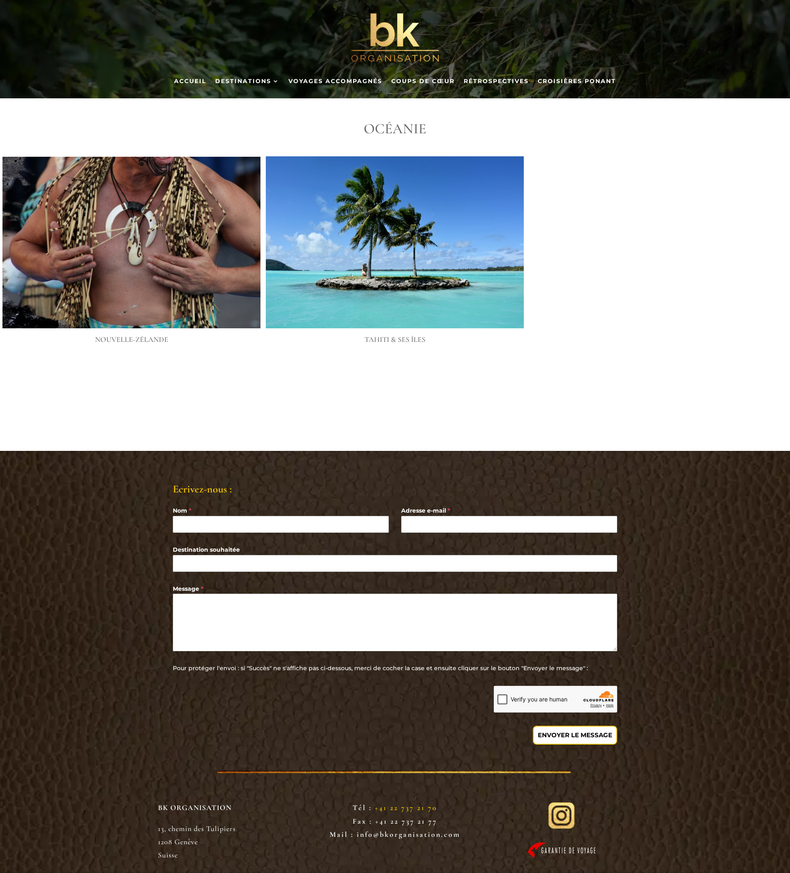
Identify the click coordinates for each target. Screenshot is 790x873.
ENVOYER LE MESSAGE (575, 735)
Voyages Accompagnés (335, 81)
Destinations (243, 81)
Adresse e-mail (425, 510)
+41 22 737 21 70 (406, 807)
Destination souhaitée (206, 549)
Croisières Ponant (577, 81)
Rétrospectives (496, 81)
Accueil (190, 81)
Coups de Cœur (423, 81)
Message (188, 588)
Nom (182, 510)
